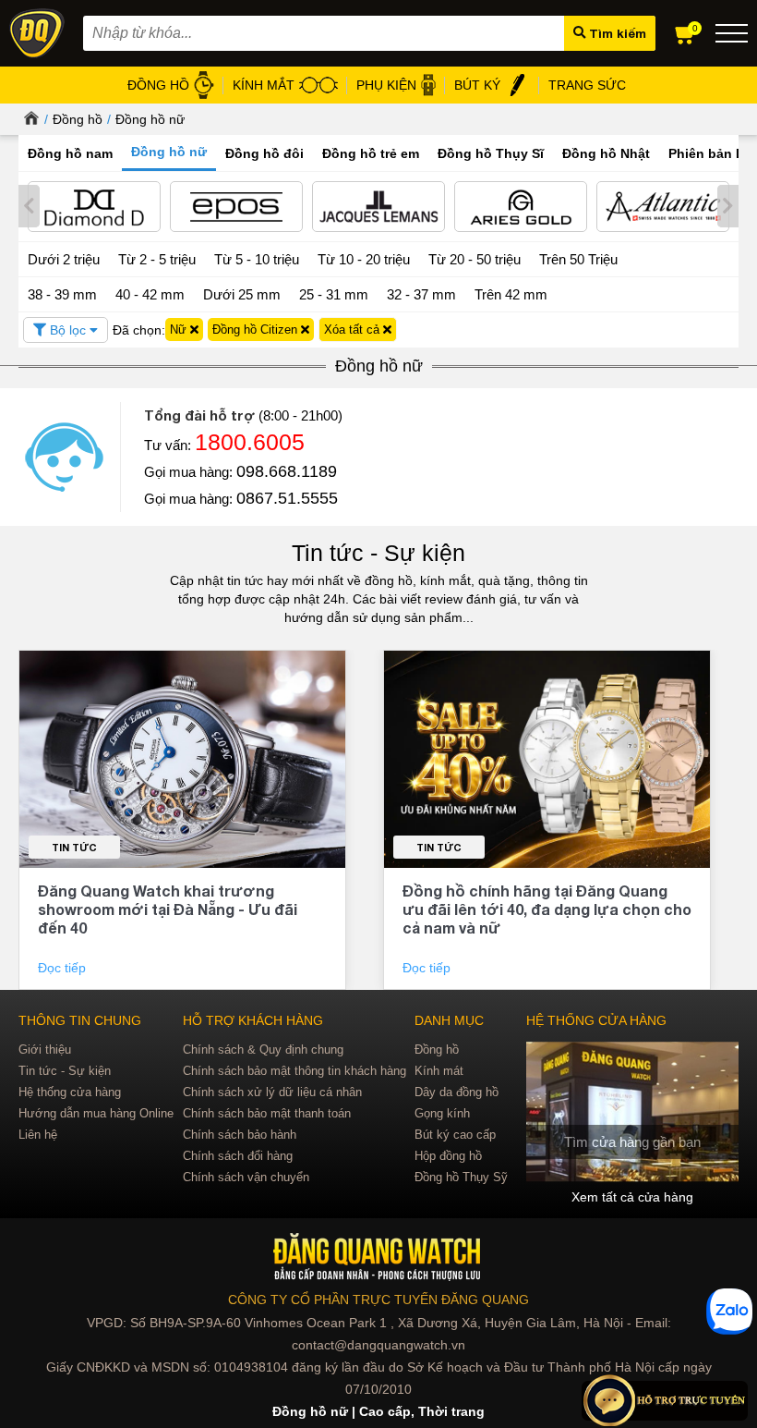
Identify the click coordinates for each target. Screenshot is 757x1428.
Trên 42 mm (511, 294)
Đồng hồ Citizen (256, 329)
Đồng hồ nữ (150, 119)
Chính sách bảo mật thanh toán (267, 1113)
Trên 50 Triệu (578, 259)
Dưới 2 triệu (64, 259)
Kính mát (439, 1071)
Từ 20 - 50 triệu (474, 259)
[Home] (29, 119)
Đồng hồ (77, 119)
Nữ (180, 329)
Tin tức (74, 847)
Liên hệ (37, 1134)
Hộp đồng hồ (448, 1156)
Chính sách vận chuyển (246, 1177)
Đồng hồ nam (70, 153)
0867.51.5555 (287, 498)
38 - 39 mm (62, 294)
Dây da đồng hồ (457, 1092)
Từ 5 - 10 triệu (256, 259)
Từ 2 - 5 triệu (157, 259)
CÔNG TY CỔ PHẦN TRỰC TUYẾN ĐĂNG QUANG (378, 1299)
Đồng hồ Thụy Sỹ (461, 1177)
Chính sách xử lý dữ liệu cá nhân (272, 1092)
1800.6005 (250, 442)
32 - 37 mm (421, 294)
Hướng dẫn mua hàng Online (96, 1113)
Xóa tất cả (353, 329)
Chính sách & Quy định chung (263, 1049)
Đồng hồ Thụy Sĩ (491, 153)
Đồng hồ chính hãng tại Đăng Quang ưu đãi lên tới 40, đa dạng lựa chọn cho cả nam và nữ (547, 909)
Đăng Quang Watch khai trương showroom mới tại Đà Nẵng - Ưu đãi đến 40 (167, 909)
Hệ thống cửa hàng (69, 1092)
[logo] (379, 1257)
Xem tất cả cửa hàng (632, 1197)
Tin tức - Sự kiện (378, 553)
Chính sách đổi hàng (238, 1156)
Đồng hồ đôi (264, 153)
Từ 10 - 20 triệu (364, 259)
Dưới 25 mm (242, 294)
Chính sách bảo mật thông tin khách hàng (294, 1071)
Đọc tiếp (64, 967)
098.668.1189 (286, 471)
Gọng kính (442, 1113)
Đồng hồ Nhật (606, 153)
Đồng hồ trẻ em (370, 153)
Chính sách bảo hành (239, 1134)
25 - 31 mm (333, 294)
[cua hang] (632, 1111)
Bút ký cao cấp (455, 1134)
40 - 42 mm (150, 294)
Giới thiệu (44, 1049)
